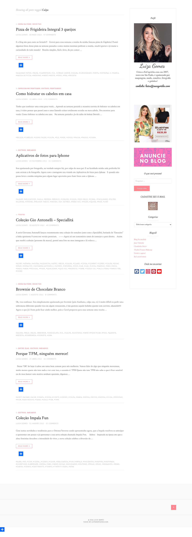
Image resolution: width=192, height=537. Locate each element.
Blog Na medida (140, 239)
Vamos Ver (116, 268)
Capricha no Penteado (29, 88)
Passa (77, 137)
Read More (23, 57)
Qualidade (52, 268)
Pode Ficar (96, 333)
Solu (45, 400)
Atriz (55, 263)
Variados (31, 150)
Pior (19, 400)
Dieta (96, 73)
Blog (36, 73)
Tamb (82, 268)
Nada (19, 268)
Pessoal (34, 268)
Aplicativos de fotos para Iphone (42, 155)
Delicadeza (62, 462)
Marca (116, 73)
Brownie (42, 333)
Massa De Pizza (24, 75)
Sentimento (38, 467)
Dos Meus (83, 199)
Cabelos (29, 137)
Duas (116, 263)
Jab (81, 266)
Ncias (62, 464)
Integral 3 (106, 73)
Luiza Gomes (22, 35)
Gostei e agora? (140, 253)
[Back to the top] (173, 507)
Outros (45, 88)
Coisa (84, 263)
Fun (72, 462)
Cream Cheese (63, 73)
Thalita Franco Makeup (143, 250)
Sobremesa (31, 335)
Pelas (92, 464)
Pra (65, 75)
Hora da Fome (24, 24)
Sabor (20, 467)
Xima (72, 467)
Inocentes (89, 462)
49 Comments (52, 225)
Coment (93, 263)
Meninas (37, 75)
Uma (50, 335)
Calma (69, 263)
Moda (43, 464)
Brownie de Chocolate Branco (40, 289)
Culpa (75, 73)
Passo (85, 137)
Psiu (105, 333)
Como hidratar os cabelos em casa (43, 94)
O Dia (110, 397)
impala (79, 462)
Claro (77, 263)
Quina (93, 202)
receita (72, 75)
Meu (109, 266)
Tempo (49, 467)
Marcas (101, 266)
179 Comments (50, 99)
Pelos (85, 202)
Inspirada (109, 462)
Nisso (94, 397)
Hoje (63, 137)
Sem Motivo (28, 400)
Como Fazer (41, 137)
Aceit (19, 397)
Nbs (49, 464)
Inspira (99, 462)
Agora (36, 263)
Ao (25, 462)
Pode (42, 268)
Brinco (56, 199)
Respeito (73, 268)
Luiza (93, 266)
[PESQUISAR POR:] (153, 181)
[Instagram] (148, 271)
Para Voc (76, 202)
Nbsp (45, 75)
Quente (112, 333)
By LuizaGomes (140, 256)
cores (101, 263)
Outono (83, 464)
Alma (19, 462)
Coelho (65, 199)
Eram (19, 266)
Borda (48, 199)
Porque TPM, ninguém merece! (42, 353)
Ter (51, 400)
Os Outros (65, 202)
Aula (40, 199)
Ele (57, 137)
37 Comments (49, 35)
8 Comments (51, 295)
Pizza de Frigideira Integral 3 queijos (46, 29)
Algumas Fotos (24, 73)
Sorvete (42, 335)
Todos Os (91, 268)
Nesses (54, 202)
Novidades (72, 464)
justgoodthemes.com (100, 522)
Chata (41, 397)
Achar (27, 397)
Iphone (29, 202)
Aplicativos (30, 199)
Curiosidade (86, 73)
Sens (38, 400)
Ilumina (20, 202)
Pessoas (119, 397)
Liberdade (33, 464)
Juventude (22, 464)
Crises (64, 397)
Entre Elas (23, 348)
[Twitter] (142, 271)
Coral (37, 462)
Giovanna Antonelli (44, 266)
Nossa (102, 397)
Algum (20, 199)
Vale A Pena (103, 268)
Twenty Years (61, 467)
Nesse (52, 75)
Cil (54, 73)
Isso (76, 266)
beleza (20, 137)
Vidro (19, 271)
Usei (106, 202)
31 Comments (55, 161)
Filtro (113, 199)
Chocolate (53, 333)
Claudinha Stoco (140, 246)
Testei (21, 215)
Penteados (55, 88)
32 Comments (52, 423)
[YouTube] (159, 271)
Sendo (28, 467)
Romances (108, 464)
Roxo (117, 464)
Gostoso (77, 333)
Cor (30, 462)
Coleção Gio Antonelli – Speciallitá (44, 220)
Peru (59, 75)
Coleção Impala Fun (32, 418)
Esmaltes (28, 266)
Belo (27, 333)
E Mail (93, 199)
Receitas (36, 24)
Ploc (99, 464)
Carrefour (45, 73)
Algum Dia (45, 263)
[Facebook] (137, 271)
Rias (100, 202)
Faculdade (103, 199)
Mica (115, 266)
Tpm (57, 400)
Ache (34, 397)
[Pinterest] (153, 271)
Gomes (59, 266)
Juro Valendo (139, 243)
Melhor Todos (42, 202)
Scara (93, 137)
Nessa (87, 397)
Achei (19, 263)
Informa (68, 266)
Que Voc (63, 268)
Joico (70, 137)
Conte (56, 397)
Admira (27, 263)
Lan (87, 266)
